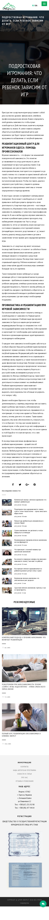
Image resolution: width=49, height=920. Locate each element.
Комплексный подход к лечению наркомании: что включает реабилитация (30, 501)
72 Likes (7, 697)
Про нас (24, 777)
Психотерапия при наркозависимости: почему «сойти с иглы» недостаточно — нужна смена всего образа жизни (30, 511)
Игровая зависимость (10, 155)
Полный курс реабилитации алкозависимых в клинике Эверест (28, 522)
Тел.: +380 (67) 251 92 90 (24, 804)
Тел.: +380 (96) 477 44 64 (24, 807)
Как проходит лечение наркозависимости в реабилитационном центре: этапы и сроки (28, 570)
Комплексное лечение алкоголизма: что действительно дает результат (26, 579)
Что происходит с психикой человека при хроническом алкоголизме (27, 551)
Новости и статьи (24, 774)
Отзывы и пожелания (24, 781)
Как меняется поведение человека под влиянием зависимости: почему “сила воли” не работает (30, 560)
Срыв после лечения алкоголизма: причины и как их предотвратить (30, 589)
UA (36, 5)
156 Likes (8, 744)
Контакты (24, 767)
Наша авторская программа (24, 770)
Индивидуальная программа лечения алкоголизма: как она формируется (30, 541)
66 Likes (7, 648)
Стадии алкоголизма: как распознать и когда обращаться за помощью (28, 532)
